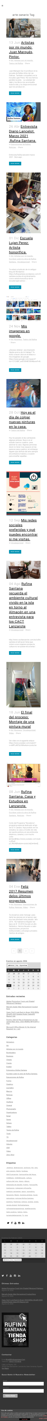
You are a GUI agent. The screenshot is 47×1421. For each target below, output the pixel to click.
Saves (8, 1120)
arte (36, 1168)
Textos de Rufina (16, 63)
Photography (11, 1109)
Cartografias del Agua (27, 1174)
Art (12, 60)
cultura (28, 1178)
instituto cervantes (13, 1191)
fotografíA (33, 1185)
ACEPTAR (24, 1419)
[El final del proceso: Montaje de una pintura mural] (23, 684)
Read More (15, 93)
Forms (8, 1081)
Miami (16, 1195)
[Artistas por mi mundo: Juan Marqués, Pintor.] (23, 28)
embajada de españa (14, 1185)
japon (24, 1191)
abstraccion (18, 1168)
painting (9, 1202)
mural (35, 1195)
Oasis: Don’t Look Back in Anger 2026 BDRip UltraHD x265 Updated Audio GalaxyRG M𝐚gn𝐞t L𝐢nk (22, 1014)
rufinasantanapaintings (15, 1208)
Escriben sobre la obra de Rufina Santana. (22, 1074)
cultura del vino (12, 1181)
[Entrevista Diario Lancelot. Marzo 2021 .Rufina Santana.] (23, 112)
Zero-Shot (10, 1155)
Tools (8, 1134)
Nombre (6, 1388)
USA (8, 1148)
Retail (8, 1116)
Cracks (9, 1063)
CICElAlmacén (20, 1178)
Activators (10, 1042)
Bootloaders (11, 1053)
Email (5, 1380)
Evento (25, 1185)
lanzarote (10, 1195)
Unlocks (9, 1144)
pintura (24, 1202)
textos (20, 1212)
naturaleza (10, 1198)
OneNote (9, 1102)
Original (9, 1105)
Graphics (9, 1084)
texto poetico (11, 1212)
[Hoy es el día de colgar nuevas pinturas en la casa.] (23, 393)
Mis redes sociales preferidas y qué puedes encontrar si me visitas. (23, 529)
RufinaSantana (23, 1205)
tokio (25, 1212)
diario (21, 1181)
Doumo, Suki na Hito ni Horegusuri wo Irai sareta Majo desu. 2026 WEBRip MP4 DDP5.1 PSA (22, 1022)
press (36, 1202)
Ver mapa (5, 1368)
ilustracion (10, 1188)
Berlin (18, 1171)
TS (7, 1137)
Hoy (17, 965)
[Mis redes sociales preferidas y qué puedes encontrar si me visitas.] (23, 493)
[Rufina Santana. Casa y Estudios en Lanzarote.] (23, 775)
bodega (25, 1171)
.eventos (9, 1168)
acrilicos (27, 1168)
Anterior (11, 965)
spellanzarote (30, 1208)
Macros (9, 1091)
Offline (8, 1098)
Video (11, 733)
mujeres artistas (26, 1195)
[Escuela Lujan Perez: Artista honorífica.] (23, 203)
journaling (10, 1088)
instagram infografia (23, 1188)
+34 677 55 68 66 (15, 1361)
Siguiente (23, 965)
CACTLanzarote (12, 1174)
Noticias (12, 147)
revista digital (11, 1205)
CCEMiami (10, 1178)
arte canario (11, 1171)
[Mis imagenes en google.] (23, 308)
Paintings (17, 1202)
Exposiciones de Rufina (20, 144)
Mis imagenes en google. (19, 331)
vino (26, 1215)
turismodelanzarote (13, 1215)
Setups (9, 1123)
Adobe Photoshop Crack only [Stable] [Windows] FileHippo (20, 1002)
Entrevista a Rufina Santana (16, 1070)
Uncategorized (23, 262)
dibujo (26, 1181)
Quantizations (11, 1112)
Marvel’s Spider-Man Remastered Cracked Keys (22, 1008)
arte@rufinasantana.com (15, 1359)
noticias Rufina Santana (24, 1198)
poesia (30, 1202)
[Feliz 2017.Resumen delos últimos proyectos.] (23, 870)
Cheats (9, 1060)
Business (18, 339)
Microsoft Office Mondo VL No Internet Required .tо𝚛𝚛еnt (21, 1028)
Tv (23, 1215)
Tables (8, 1127)
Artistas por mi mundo (23, 60)
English (9, 1067)
